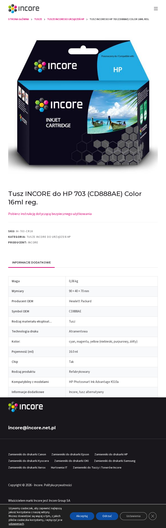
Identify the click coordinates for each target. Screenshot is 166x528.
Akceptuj (82, 516)
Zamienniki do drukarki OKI (71, 461)
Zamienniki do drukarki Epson (70, 454)
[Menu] (156, 9)
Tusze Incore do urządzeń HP (49, 237)
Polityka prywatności (58, 485)
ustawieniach (16, 524)
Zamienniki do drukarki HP (111, 454)
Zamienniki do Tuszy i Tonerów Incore (97, 468)
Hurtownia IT (59, 468)
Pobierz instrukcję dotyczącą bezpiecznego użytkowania (50, 214)
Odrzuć (107, 516)
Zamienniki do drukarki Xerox (27, 468)
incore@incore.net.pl (32, 427)
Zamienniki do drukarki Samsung (115, 461)
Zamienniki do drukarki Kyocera (28, 461)
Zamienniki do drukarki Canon (27, 454)
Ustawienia (133, 516)
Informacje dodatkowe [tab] (31, 262)
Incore (33, 242)
